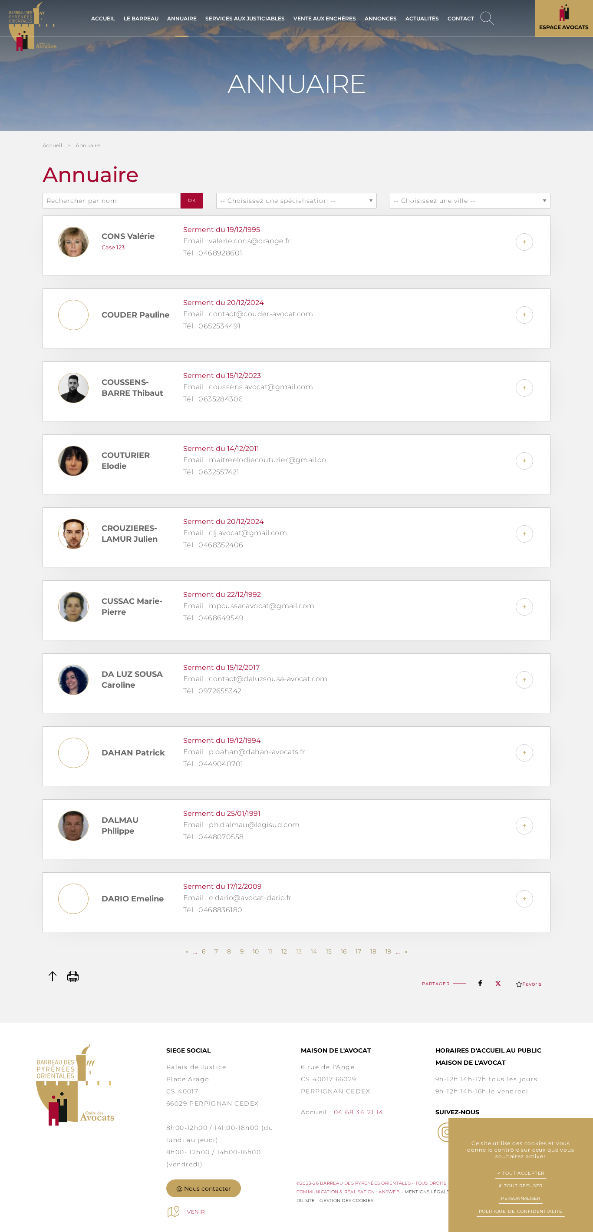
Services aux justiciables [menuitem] (245, 18)
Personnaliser (520, 1198)
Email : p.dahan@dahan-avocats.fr (244, 752)
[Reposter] (498, 981)
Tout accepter (522, 1173)
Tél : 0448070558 (213, 837)
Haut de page (52, 976)
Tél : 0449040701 (213, 764)
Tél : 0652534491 (211, 326)
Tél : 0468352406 (213, 545)
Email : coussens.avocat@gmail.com (248, 387)
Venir (196, 1212)
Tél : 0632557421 (211, 472)
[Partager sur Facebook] (480, 981)
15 (329, 951)
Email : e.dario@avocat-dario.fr (237, 898)
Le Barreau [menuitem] (141, 18)
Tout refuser (522, 1186)
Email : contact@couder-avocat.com (248, 314)
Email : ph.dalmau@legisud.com (241, 825)
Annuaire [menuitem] (182, 18)
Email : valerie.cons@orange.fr (236, 241)
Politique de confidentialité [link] (521, 1211)
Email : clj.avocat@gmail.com (235, 533)
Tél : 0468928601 (212, 253)
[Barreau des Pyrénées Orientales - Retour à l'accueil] (101, 1085)
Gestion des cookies (346, 1200)
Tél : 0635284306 (213, 399)
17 (358, 951)
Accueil (52, 145)
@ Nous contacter (203, 1188)
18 (373, 951)
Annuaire (88, 145)
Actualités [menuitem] (422, 18)
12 (284, 951)
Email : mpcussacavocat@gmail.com (249, 606)
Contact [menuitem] (461, 18)
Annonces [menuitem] (381, 18)
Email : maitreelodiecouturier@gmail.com (258, 460)
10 (256, 951)
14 (314, 951)
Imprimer (73, 976)
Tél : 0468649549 (213, 618)
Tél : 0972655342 (212, 691)
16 (343, 951)
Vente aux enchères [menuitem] (324, 18)
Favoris (531, 983)
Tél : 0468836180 (212, 910)
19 (388, 951)
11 (270, 951)
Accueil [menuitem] (103, 18)
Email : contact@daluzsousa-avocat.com (255, 679)
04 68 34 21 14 (359, 1112)
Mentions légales (428, 1192)
